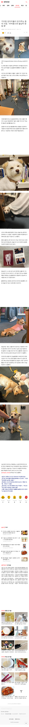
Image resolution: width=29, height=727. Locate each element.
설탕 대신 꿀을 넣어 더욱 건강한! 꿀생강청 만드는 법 (7, 623)
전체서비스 (17, 719)
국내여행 (4, 541)
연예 (8, 5)
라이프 (17, 5)
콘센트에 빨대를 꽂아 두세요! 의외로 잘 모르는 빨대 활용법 (21, 651)
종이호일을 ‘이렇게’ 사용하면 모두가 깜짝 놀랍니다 (21, 683)
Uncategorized (5, 547)
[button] (26, 723)
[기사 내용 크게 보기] (27, 33)
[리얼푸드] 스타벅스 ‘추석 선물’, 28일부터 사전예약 (7, 651)
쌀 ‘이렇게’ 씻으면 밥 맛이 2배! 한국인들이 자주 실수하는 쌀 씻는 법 (7, 669)
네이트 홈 (11, 719)
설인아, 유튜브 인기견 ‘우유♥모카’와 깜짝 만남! (13, 476)
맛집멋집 (4, 534)
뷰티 (4, 5)
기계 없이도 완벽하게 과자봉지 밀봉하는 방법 (21, 669)
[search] (26, 2)
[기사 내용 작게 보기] (24, 33)
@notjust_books (6, 472)
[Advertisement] (14, 12)
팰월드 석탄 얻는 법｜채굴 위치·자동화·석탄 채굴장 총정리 (21, 697)
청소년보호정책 (15, 713)
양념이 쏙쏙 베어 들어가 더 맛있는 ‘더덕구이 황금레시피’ (7, 697)
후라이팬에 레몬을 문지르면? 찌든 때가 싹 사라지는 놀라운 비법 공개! (7, 637)
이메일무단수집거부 (22, 713)
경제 (12, 5)
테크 (22, 5)
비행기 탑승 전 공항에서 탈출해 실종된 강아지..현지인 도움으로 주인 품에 (14, 490)
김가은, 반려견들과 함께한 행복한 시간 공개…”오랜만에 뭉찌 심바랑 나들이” (15, 479)
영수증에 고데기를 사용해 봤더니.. (7, 683)
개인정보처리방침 (8, 713)
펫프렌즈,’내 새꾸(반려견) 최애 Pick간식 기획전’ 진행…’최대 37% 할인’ (14, 483)
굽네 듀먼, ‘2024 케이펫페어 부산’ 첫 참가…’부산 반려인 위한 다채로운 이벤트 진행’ (14, 486)
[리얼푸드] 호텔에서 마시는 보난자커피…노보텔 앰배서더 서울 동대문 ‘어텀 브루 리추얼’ (21, 637)
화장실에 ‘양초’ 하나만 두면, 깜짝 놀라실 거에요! (21, 623)
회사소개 (2, 713)
